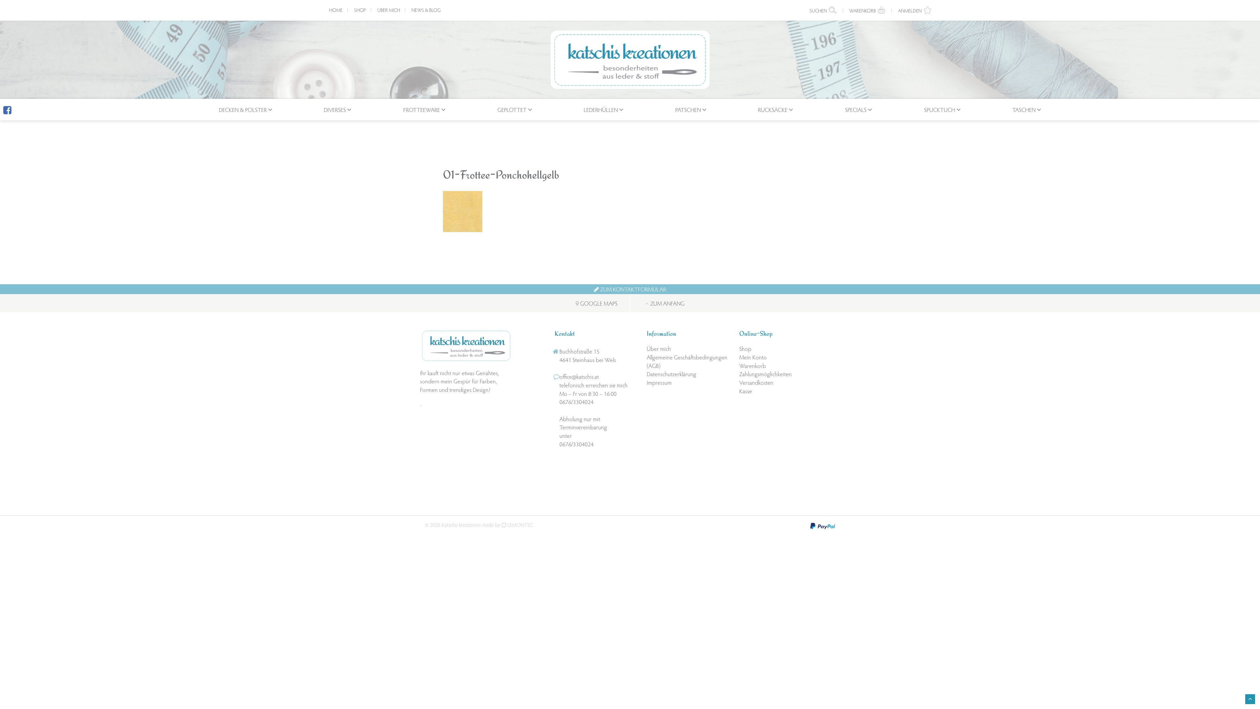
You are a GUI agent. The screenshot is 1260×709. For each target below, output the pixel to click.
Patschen (688, 109)
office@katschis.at (579, 376)
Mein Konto (753, 357)
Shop (360, 10)
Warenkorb (752, 365)
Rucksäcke (773, 109)
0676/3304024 (576, 401)
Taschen (1024, 109)
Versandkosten (756, 382)
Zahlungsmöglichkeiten (765, 374)
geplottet (512, 109)
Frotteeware (421, 109)
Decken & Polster (243, 109)
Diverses (335, 109)
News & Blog (426, 10)
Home (336, 10)
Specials (856, 109)
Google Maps (598, 303)
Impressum (659, 382)
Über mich (388, 10)
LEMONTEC (519, 524)
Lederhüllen (601, 109)
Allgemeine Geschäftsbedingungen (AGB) (687, 361)
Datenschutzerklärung (671, 374)
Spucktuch (939, 109)
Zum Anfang (666, 303)
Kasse (745, 391)
